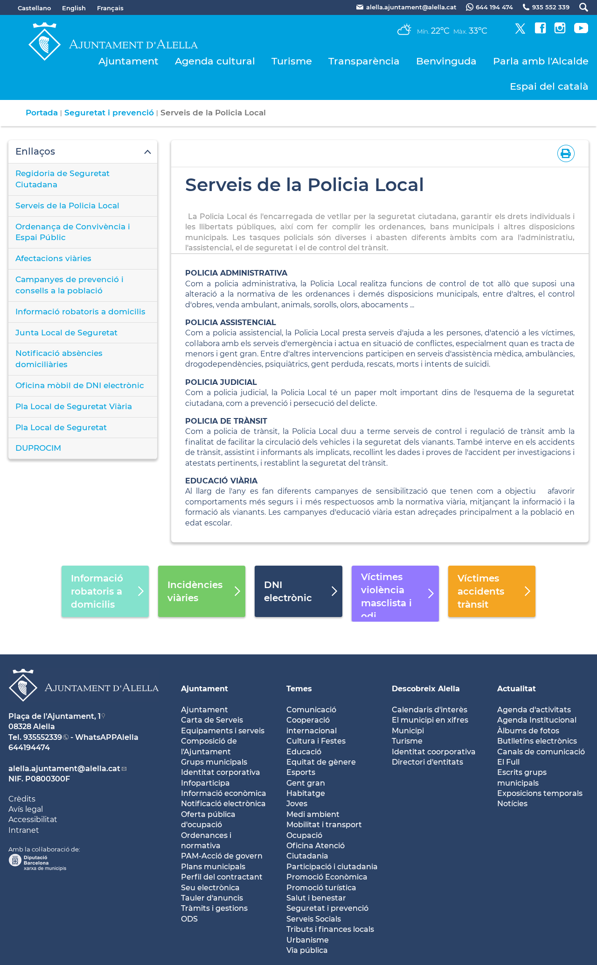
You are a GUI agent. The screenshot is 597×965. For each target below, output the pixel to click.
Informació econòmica (223, 793)
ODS (189, 919)
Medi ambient (313, 814)
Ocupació (304, 835)
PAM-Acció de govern (222, 855)
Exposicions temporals (540, 793)
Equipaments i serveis (222, 730)
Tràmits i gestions (214, 908)
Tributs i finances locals (330, 929)
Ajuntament (128, 61)
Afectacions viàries (53, 258)
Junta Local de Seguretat (66, 332)
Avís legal (25, 809)
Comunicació (311, 709)
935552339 (42, 737)
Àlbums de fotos (528, 730)
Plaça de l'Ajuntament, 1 (54, 716)
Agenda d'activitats (534, 709)
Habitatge (305, 793)
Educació (303, 751)
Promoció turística (321, 887)
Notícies (512, 803)
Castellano (34, 8)
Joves (296, 803)
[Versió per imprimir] (564, 153)
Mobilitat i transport (324, 824)
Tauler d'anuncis (212, 898)
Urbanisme (307, 940)
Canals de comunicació (541, 751)
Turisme (291, 61)
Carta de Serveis (212, 720)
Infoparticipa (205, 783)
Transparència (364, 61)
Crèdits (21, 799)
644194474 (29, 747)
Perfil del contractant (222, 877)
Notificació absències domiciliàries (59, 358)
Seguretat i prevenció (109, 112)
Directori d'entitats (427, 762)
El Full (508, 762)
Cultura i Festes (316, 741)
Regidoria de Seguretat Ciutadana (62, 179)
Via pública (307, 950)
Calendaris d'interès (429, 709)
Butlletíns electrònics (537, 741)
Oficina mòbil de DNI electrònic (79, 385)
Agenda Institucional (536, 720)
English (74, 8)
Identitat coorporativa (434, 751)
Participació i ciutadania (332, 866)
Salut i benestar (316, 898)
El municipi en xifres (430, 720)
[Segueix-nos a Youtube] (581, 31)
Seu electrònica (210, 887)
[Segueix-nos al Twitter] (520, 31)
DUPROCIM (38, 448)
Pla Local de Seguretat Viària (73, 406)
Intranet (23, 830)
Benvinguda (446, 61)
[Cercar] (579, 7)
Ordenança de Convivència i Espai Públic (72, 232)
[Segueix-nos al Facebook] (540, 31)
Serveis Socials (313, 919)
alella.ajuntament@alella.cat (64, 768)
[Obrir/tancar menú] (82, 151)
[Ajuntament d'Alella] (83, 708)
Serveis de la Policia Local (67, 205)
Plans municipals (213, 866)
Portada (42, 112)
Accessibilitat (32, 819)
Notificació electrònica (223, 803)
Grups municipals (214, 762)
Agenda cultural (215, 61)
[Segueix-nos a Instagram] (560, 31)
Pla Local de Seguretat (61, 427)
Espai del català (549, 86)
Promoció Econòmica (327, 877)
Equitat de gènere (321, 762)
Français (110, 8)
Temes (299, 688)
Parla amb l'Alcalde (541, 61)
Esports (300, 772)
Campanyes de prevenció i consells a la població (69, 285)
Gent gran (305, 783)
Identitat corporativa (220, 772)
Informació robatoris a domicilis (80, 311)
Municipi (408, 730)
